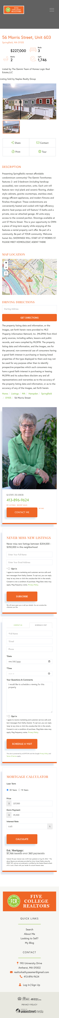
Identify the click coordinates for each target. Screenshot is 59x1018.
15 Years (24, 790)
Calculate (22, 839)
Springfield (46, 393)
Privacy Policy (33, 585)
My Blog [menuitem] (29, 942)
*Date (9, 656)
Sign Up (35, 985)
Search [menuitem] (29, 929)
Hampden (33, 393)
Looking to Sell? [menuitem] (29, 938)
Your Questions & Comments (20, 679)
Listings (15, 393)
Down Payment (13, 810)
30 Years (13, 790)
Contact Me (22, 512)
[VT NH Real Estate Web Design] (29, 1011)
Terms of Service (12, 756)
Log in (26, 985)
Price (9, 798)
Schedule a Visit (41, 625)
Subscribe (22, 596)
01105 (8, 397)
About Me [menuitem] (29, 934)
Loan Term (11, 783)
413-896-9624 (18, 500)
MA (23, 393)
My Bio (41, 508)
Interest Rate (12, 821)
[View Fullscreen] (6, 273)
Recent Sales (22, 505)
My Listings (11, 505)
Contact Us (18, 625)
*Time (9, 668)
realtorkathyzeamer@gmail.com (31, 972)
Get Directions (29, 317)
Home (5, 393)
